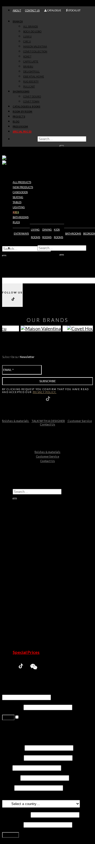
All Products (22, 182)
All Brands (30, 26)
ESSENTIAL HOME (33, 76)
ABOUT (17, 10)
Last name (12, 757)
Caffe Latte (33, 582)
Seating (18, 197)
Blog (16, 121)
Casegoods (20, 192)
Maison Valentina (39, 567)
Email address (16, 814)
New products (23, 187)
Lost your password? (20, 726)
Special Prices (26, 652)
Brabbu (30, 587)
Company (11, 777)
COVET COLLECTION (35, 51)
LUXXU (27, 36)
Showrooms (21, 91)
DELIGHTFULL (31, 71)
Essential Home (37, 597)
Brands (18, 21)
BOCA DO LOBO (32, 31)
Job (7, 767)
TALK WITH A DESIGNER (48, 421)
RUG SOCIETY (31, 81)
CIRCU (27, 41)
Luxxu (28, 557)
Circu (28, 562)
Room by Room (22, 111)
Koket (29, 577)
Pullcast (30, 607)
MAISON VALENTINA (35, 46)
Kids (16, 212)
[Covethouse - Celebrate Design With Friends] (15, 160)
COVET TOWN (31, 101)
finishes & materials (15, 421)
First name (13, 747)
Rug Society (34, 602)
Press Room (20, 126)
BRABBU (28, 66)
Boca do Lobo (36, 552)
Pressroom (24, 647)
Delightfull (32, 592)
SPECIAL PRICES (22, 131)
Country (11, 797)
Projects (19, 116)
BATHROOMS (73, 233)
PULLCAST (29, 86)
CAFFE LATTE (30, 61)
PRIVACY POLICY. (44, 392)
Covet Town (34, 622)
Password (12, 706)
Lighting (19, 207)
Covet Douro (32, 96)
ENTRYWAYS (21, 233)
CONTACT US (32, 10)
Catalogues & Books (26, 106)
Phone (7, 787)
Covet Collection (38, 572)
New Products (27, 541)
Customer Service (79, 421)
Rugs (16, 222)
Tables (17, 202)
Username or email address (28, 691)
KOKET (27, 56)
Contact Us (47, 424)
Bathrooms (20, 217)
